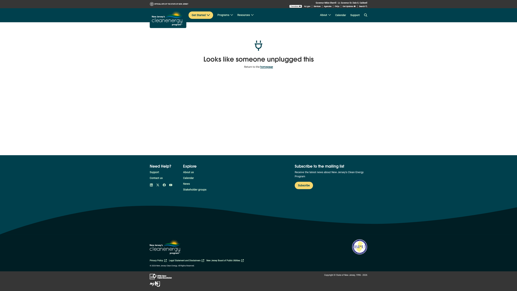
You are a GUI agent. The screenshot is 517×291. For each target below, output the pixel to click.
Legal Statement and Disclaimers (184, 260)
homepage (266, 66)
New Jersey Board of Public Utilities (223, 260)
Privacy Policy (156, 260)
